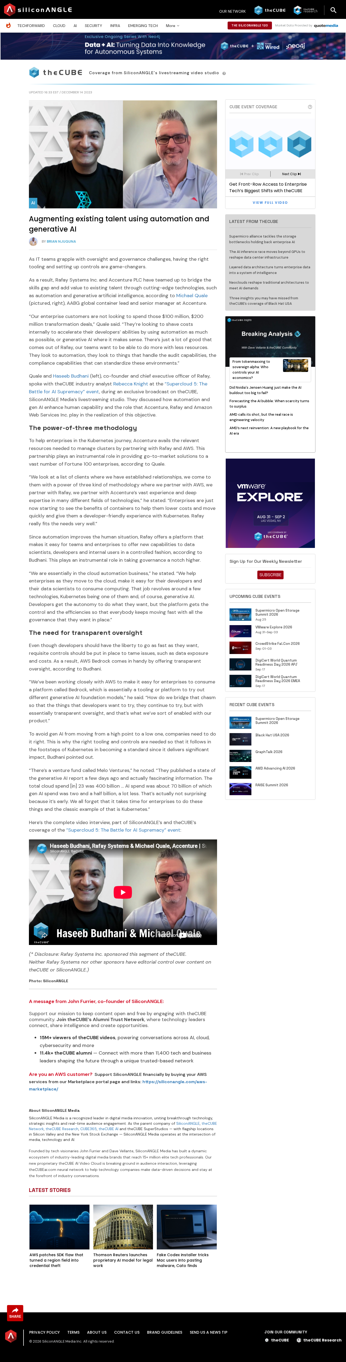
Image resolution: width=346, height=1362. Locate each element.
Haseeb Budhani (71, 376)
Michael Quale (192, 295)
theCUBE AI (108, 1128)
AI (75, 25)
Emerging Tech (143, 25)
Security (93, 25)
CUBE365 (88, 1128)
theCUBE (280, 1340)
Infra (115, 25)
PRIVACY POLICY (44, 1332)
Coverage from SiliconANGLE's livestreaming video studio (155, 73)
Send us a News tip (208, 1332)
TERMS (73, 1332)
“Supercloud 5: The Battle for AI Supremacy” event (123, 830)
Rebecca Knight (130, 384)
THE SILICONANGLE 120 (249, 25)
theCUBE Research (62, 1128)
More (170, 25)
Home (9, 22)
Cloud (59, 25)
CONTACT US (126, 1332)
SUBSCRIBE (270, 575)
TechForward (31, 25)
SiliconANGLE (188, 1123)
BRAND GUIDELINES (164, 1332)
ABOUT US (97, 1332)
